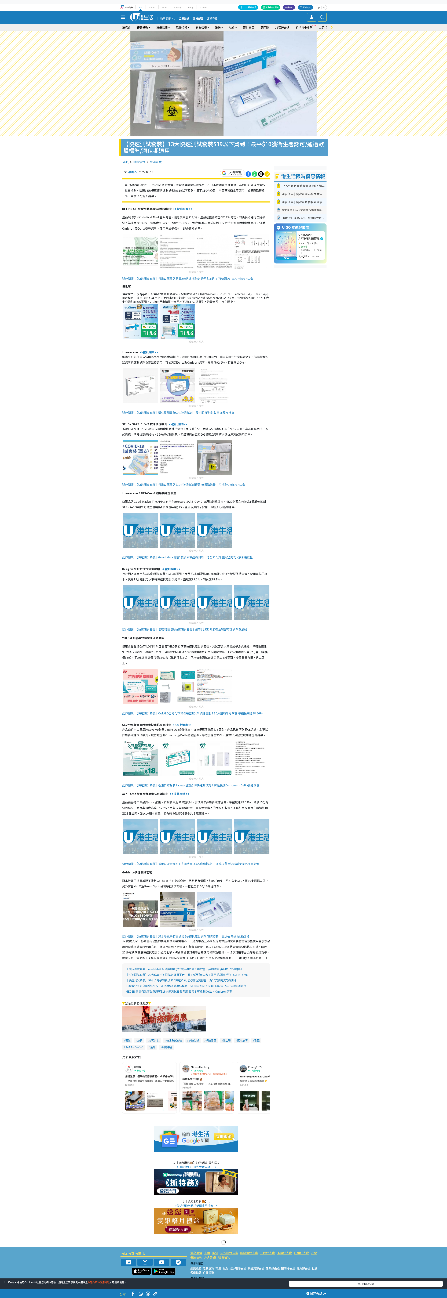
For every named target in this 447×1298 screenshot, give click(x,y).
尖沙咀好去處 (229, 1253)
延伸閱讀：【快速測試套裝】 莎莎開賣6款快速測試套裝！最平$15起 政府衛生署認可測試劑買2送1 (184, 629)
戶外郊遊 (210, 1257)
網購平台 (167, 1047)
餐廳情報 (196, 1257)
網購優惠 (211, 1040)
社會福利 (224, 1257)
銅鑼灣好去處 (249, 1253)
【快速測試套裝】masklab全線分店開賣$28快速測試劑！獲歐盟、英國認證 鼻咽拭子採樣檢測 (184, 969)
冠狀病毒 (242, 1040)
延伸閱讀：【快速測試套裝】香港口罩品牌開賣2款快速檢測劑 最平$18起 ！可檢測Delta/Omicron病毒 (187, 278)
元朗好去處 (267, 1253)
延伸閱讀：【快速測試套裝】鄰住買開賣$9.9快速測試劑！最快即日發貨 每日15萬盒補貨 (178, 412)
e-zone (203, 7)
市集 (207, 1253)
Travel (152, 7)
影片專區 (248, 27)
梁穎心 (132, 172)
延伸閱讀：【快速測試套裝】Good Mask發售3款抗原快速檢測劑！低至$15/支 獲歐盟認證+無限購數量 (187, 557)
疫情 (139, 1040)
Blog (190, 7)
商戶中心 (289, 7)
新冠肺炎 (154, 1040)
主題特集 (324, 27)
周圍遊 (265, 27)
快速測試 (194, 1040)
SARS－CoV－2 (134, 1047)
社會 (314, 1253)
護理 (152, 1047)
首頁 (126, 162)
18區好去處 (282, 27)
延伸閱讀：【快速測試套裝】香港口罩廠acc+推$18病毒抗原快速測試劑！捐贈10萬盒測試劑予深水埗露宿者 (190, 864)
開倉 (215, 1253)
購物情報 (139, 162)
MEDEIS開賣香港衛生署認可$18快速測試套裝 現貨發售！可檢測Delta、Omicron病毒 (179, 991)
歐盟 (257, 1040)
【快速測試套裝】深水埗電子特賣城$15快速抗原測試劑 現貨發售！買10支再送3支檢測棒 (181, 980)
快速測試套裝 (174, 1040)
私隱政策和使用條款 (99, 1282)
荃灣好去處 (284, 1253)
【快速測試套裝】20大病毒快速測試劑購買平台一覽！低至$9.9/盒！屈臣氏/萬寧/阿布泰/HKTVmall (187, 974)
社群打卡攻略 (272, 7)
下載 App (307, 7)
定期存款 (212, 18)
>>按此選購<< (182, 209)
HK (140, 7)
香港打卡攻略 (304, 27)
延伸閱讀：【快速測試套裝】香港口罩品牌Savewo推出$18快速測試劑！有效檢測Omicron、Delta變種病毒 (190, 785)
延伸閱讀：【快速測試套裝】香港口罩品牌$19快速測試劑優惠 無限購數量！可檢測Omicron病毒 (183, 484)
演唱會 (126, 27)
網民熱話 (195, 1268)
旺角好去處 (301, 1253)
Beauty (177, 7)
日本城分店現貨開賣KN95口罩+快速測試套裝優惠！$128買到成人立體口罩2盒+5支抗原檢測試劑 (186, 986)
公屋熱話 (184, 18)
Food (164, 7)
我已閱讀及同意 (366, 1283)
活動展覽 (196, 1253)
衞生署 (227, 1040)
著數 (128, 1040)
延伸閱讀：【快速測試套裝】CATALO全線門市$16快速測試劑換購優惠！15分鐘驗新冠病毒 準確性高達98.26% (192, 713)
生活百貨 (156, 162)
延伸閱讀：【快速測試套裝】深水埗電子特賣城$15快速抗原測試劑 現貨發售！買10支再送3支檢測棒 (186, 936)
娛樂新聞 (198, 18)
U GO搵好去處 (250, 7)
